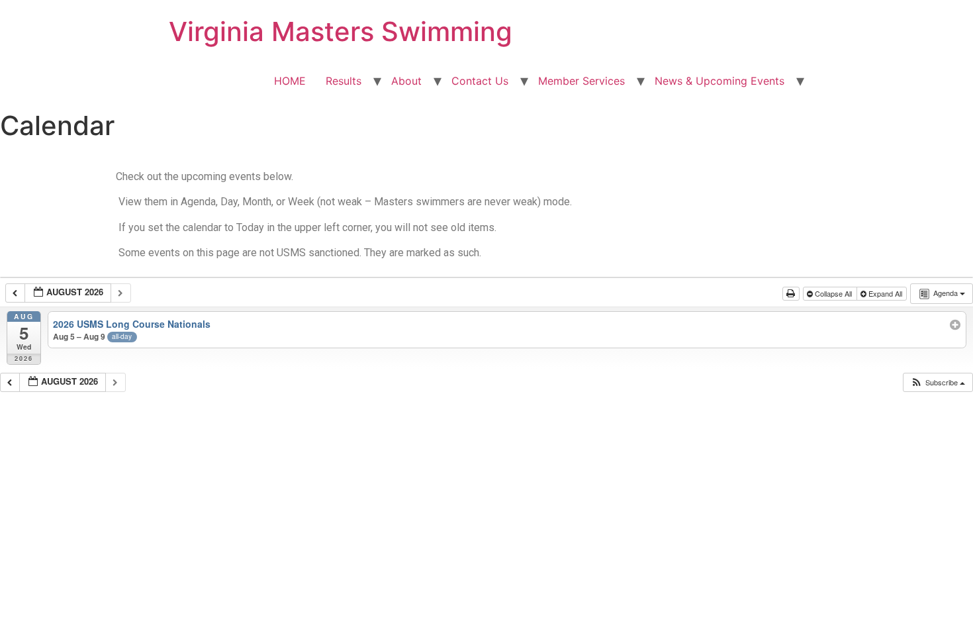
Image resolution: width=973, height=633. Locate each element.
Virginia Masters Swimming (340, 31)
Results (343, 80)
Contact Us (479, 80)
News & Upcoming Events (719, 80)
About (406, 80)
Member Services (581, 80)
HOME (290, 80)
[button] (938, 382)
